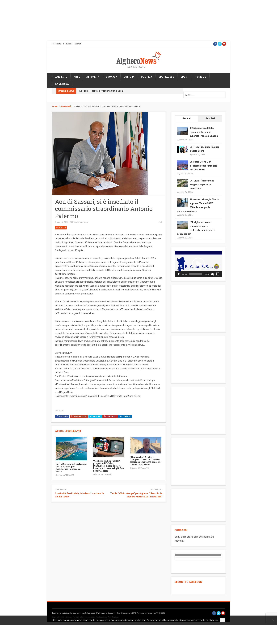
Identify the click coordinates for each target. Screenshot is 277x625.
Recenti (187, 118)
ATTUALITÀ (92, 77)
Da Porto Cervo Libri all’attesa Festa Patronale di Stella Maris (203, 165)
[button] (198, 264)
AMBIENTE (61, 77)
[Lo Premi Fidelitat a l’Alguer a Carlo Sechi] (182, 149)
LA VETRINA (62, 84)
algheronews (82, 222)
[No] (273, 620)
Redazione (67, 44)
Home (55, 106)
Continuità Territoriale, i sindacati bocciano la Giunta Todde (79, 495)
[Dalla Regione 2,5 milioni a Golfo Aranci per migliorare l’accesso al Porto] (71, 448)
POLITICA (146, 77)
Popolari (210, 118)
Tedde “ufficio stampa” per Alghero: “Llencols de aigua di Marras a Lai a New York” (136, 495)
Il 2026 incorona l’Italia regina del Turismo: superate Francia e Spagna (204, 132)
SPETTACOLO (166, 77)
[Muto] (212, 274)
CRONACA (111, 77)
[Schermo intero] (217, 274)
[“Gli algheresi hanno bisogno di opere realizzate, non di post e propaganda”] (182, 224)
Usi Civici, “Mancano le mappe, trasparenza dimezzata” (202, 184)
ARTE (77, 77)
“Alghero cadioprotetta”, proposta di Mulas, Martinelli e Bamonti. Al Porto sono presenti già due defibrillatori (108, 465)
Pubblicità (56, 44)
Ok (222, 620)
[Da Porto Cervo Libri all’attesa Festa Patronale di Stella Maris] (182, 165)
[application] (198, 264)
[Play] (178, 274)
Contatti (78, 44)
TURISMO (200, 77)
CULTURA (129, 77)
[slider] (195, 274)
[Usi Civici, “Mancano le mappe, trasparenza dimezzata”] (182, 183)
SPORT (185, 77)
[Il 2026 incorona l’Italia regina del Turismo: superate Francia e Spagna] (182, 130)
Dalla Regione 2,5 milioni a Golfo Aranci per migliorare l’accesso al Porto (71, 467)
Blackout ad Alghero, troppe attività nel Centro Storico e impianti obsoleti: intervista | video (145, 461)
